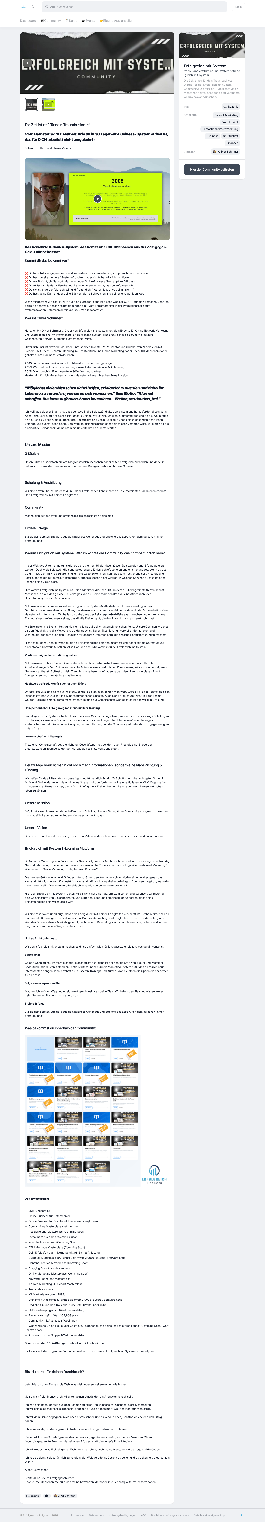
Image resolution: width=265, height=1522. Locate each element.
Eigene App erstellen (116, 20)
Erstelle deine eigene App (209, 1515)
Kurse (71, 20)
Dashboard (28, 20)
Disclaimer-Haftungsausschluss (170, 1515)
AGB (143, 1515)
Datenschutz (96, 1515)
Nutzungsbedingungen (122, 1515)
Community (51, 20)
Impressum (77, 1515)
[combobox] (138, 6)
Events (88, 20)
